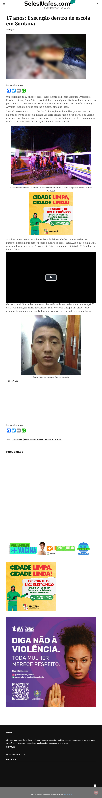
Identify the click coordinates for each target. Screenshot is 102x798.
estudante (49, 439)
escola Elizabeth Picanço (33, 439)
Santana (58, 439)
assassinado (17, 439)
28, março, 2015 (11, 30)
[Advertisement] (51, 404)
